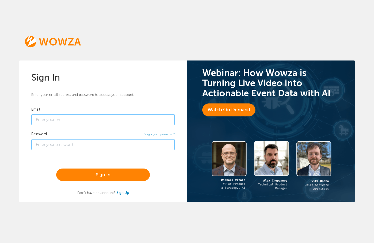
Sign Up (123, 193)
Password (39, 134)
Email (35, 109)
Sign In (103, 174)
